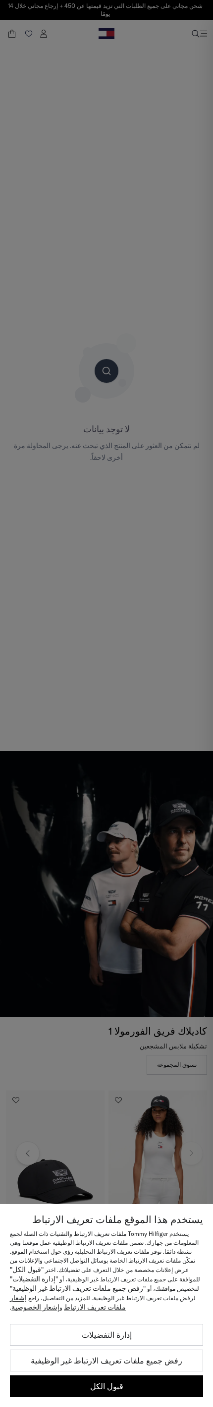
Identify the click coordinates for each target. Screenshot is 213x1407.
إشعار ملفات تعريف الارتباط (68, 1302)
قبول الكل (106, 1386)
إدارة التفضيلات (107, 1335)
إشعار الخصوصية (35, 1307)
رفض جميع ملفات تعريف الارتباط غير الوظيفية (106, 1360)
